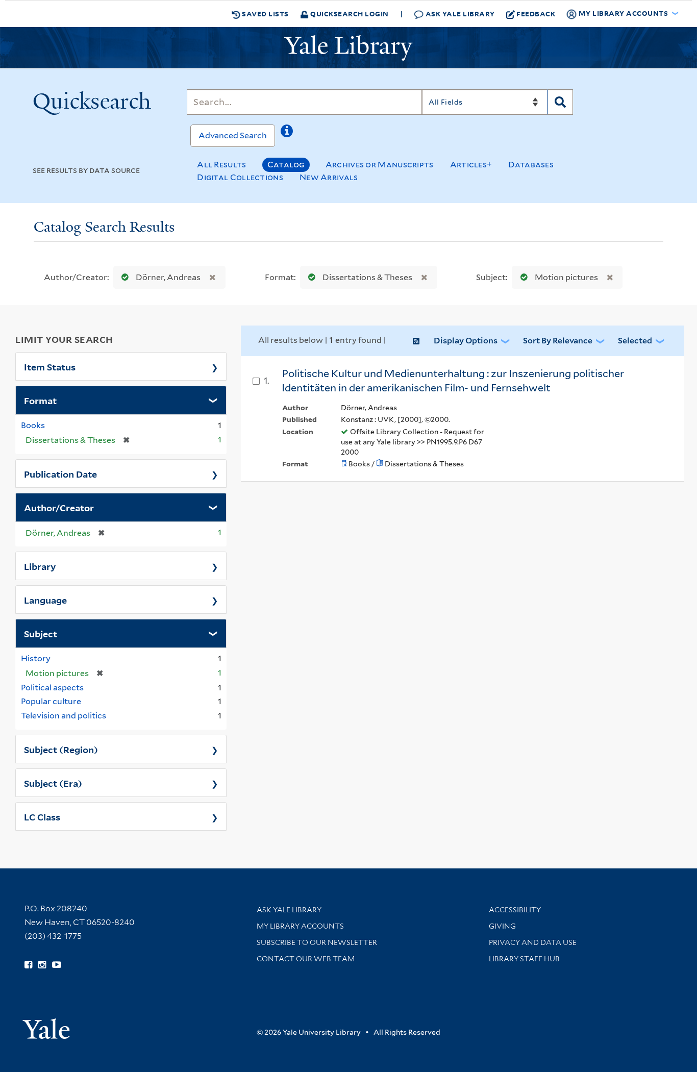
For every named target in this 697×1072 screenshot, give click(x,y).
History (36, 658)
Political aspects (52, 687)
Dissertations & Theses (367, 277)
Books (33, 425)
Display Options (465, 340)
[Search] (560, 102)
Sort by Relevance (557, 340)
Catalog (286, 164)
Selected (635, 340)
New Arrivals (329, 177)
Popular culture (51, 701)
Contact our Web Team (306, 959)
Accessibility (515, 910)
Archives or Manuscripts (380, 164)
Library (40, 566)
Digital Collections (240, 177)
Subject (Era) (53, 783)
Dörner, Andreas (168, 277)
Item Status (50, 366)
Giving (502, 926)
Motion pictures (566, 277)
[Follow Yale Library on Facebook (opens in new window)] (28, 964)
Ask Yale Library (459, 13)
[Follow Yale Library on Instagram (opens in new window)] (42, 964)
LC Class (42, 816)
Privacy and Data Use (533, 942)
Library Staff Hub (524, 959)
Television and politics (63, 715)
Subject (40, 633)
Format (40, 400)
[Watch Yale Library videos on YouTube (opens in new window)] (56, 964)
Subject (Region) (61, 749)
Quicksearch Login (349, 13)
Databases (531, 164)
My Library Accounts (300, 926)
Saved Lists (264, 13)
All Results (221, 164)
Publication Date (60, 473)
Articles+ (471, 164)
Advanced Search (232, 135)
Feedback (535, 13)
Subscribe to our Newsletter (317, 942)
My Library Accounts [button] (623, 13)
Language (45, 599)
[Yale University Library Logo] (348, 48)
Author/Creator (59, 507)
